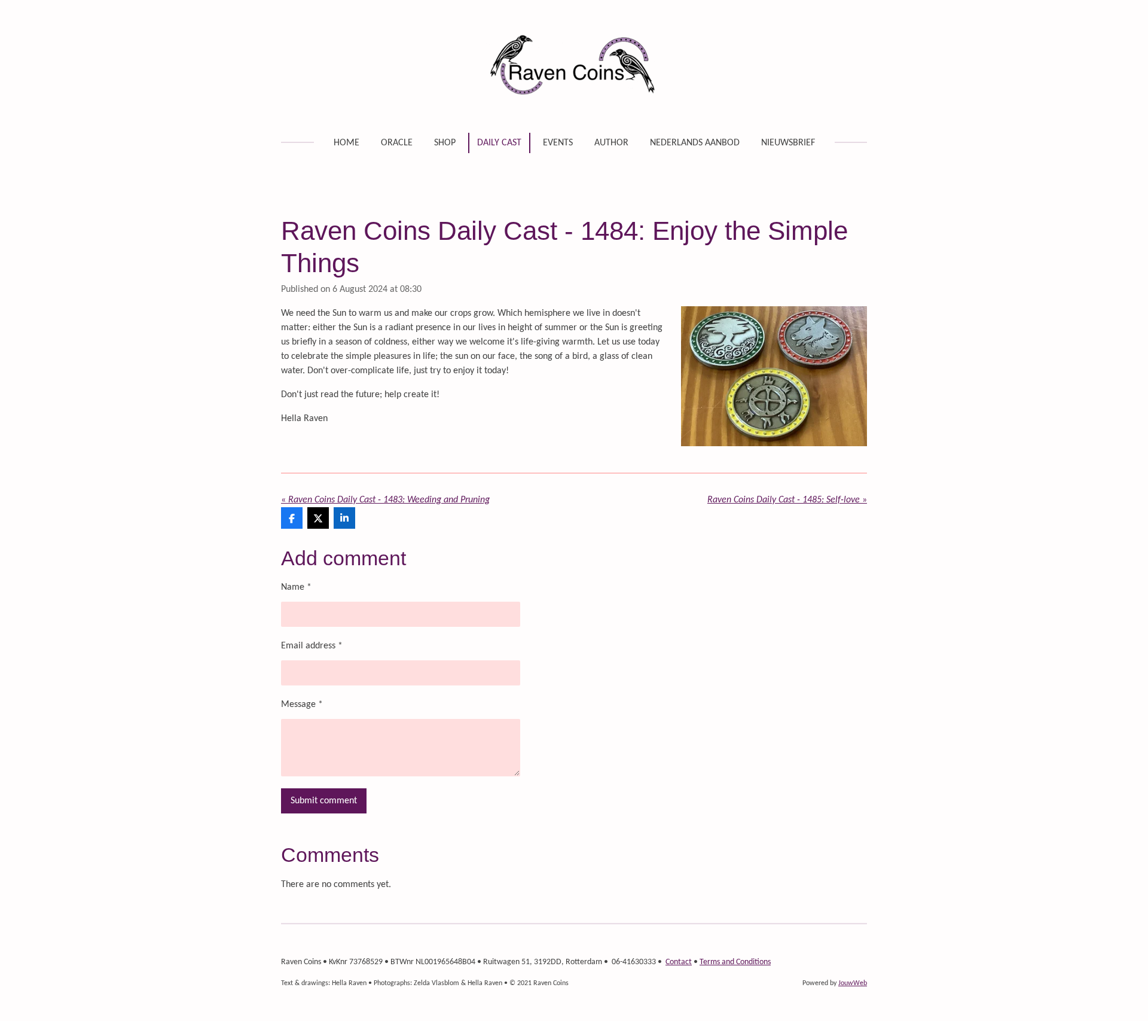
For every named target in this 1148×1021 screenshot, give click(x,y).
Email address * (312, 646)
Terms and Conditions (735, 962)
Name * (296, 587)
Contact (678, 962)
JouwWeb (852, 983)
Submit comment (324, 801)
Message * (302, 704)
